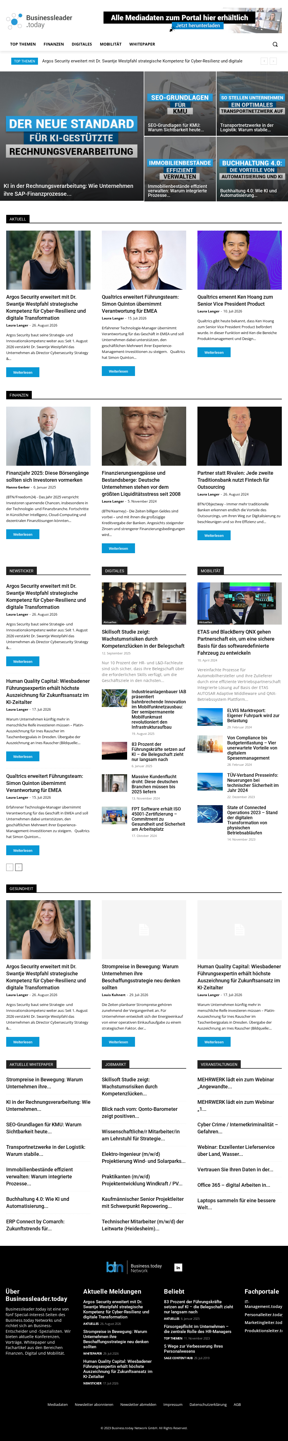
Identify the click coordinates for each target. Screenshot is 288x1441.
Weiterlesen (22, 372)
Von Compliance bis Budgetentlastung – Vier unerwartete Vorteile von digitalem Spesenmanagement (252, 748)
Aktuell (18, 219)
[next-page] (18, 867)
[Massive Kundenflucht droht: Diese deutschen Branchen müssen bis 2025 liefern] (114, 783)
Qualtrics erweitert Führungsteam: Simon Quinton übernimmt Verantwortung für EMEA (140, 304)
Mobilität (210, 571)
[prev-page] (9, 867)
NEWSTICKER (21, 571)
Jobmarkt (115, 1064)
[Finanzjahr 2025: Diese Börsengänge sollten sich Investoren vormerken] (48, 436)
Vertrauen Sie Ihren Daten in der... (235, 1169)
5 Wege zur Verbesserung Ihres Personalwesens (193, 1349)
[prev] (264, 61)
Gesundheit (21, 888)
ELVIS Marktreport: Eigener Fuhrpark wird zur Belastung (253, 715)
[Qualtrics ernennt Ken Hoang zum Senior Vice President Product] (239, 260)
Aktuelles (110, 622)
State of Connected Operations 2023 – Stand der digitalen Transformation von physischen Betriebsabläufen (252, 820)
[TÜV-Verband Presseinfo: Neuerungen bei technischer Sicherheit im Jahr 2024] (210, 782)
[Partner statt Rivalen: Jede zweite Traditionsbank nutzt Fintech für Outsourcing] (239, 436)
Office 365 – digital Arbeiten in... (233, 1185)
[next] (273, 61)
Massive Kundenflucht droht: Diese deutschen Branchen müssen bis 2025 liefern (155, 784)
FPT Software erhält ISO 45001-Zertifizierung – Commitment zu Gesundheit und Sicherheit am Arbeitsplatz (158, 819)
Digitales (114, 571)
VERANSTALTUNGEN (219, 1064)
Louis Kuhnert (113, 994)
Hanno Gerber (18, 487)
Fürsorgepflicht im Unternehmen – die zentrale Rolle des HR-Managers (197, 1329)
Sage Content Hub (178, 1358)
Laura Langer (17, 325)
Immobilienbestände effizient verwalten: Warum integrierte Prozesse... (39, 1176)
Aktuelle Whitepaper (31, 1064)
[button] (275, 44)
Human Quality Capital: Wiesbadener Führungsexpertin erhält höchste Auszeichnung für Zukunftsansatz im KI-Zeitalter (117, 1369)
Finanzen (19, 395)
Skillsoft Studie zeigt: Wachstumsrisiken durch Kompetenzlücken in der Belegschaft (143, 639)
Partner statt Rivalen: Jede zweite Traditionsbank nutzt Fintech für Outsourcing (235, 480)
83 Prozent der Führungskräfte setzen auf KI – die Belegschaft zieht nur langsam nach (158, 752)
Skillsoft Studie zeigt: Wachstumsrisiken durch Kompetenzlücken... (130, 1086)
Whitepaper (92, 1353)
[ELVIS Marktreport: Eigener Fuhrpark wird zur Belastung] (210, 717)
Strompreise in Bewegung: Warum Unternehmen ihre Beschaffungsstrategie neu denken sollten (131, 61)
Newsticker (92, 1383)
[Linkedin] (178, 1267)
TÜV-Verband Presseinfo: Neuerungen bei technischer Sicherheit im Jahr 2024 (253, 783)
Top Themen (173, 1338)
